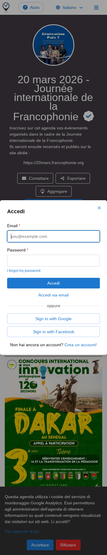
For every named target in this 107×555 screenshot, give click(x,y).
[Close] (99, 208)
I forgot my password (23, 271)
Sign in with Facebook (53, 331)
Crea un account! (80, 344)
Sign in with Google (53, 318)
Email (13, 225)
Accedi (53, 283)
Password (17, 250)
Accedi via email (53, 295)
